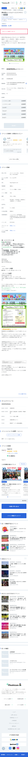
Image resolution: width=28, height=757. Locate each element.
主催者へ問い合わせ (14, 506)
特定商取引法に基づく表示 (14, 729)
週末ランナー (6, 142)
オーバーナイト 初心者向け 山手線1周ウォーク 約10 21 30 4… (18, 599)
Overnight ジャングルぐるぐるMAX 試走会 (18, 573)
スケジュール (10, 754)
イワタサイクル (13, 660)
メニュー (24, 3)
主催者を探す (20, 698)
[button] (9, 63)
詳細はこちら (12, 225)
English (13, 2)
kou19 (8, 138)
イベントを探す (7, 698)
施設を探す (7, 704)
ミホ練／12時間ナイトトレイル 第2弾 (18, 564)
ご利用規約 (14, 720)
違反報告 (24, 500)
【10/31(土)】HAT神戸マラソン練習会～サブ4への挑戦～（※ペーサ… (18, 634)
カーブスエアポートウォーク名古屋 (18, 669)
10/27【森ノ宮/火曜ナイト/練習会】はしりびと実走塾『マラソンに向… (18, 617)
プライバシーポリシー (14, 723)
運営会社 (14, 726)
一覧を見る (22, 464)
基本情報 (3, 754)
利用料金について (14, 717)
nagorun (9, 449)
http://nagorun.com (14, 182)
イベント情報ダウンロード (14, 515)
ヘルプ (14, 712)
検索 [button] (16, 3)
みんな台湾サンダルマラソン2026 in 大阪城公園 (18, 582)
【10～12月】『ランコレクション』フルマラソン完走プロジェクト (18, 547)
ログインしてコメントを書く (14, 434)
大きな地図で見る (22, 393)
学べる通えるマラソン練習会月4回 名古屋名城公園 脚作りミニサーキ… (18, 538)
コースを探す (20, 704)
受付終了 (23, 754)
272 (13, 453)
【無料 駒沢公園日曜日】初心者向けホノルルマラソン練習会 (18, 625)
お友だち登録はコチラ (7, 375)
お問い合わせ (14, 714)
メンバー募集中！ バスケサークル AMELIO (18, 529)
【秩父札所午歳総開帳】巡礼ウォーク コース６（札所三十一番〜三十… (18, 608)
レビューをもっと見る (14, 159)
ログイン (20, 3)
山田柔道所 (12, 652)
